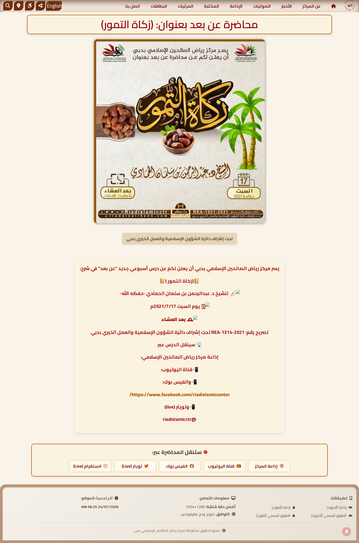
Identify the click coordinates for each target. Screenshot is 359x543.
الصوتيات (262, 6)
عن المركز (311, 6)
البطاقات (159, 6)
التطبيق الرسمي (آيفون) (273, 515)
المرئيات (185, 6)
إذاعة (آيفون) (281, 507)
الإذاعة (236, 6)
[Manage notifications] (346, 531)
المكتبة (211, 6)
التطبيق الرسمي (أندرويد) (329, 515)
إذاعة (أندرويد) (337, 507)
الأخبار (286, 6)
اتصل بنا (132, 6)
